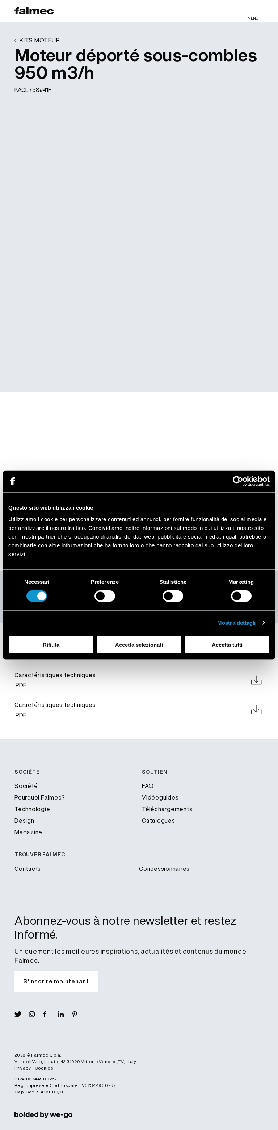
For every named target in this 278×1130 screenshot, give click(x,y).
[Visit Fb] (50, 1014)
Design (24, 820)
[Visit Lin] (65, 1014)
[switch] (104, 596)
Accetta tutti (227, 644)
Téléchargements (167, 809)
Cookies (44, 1068)
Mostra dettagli (236, 623)
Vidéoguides (160, 797)
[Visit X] (21, 1014)
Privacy (22, 1068)
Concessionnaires (164, 869)
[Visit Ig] (36, 1014)
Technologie (32, 809)
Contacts (27, 869)
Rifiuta (51, 644)
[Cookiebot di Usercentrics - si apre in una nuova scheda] (238, 481)
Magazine (28, 832)
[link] (43, 1114)
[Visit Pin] (79, 1014)
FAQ (147, 786)
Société (26, 786)
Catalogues (158, 820)
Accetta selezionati (139, 644)
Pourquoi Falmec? (39, 797)
